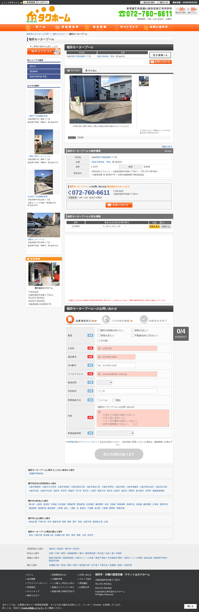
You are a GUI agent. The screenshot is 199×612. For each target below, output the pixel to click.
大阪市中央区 (46, 491)
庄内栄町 (62, 504)
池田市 (56, 491)
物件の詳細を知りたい (112, 330)
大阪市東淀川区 (93, 487)
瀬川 (81, 553)
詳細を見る (155, 226)
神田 (63, 553)
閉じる (190, 606)
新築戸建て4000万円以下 (63, 591)
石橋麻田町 (72, 553)
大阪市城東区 (132, 487)
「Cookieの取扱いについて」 (32, 608)
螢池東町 (81, 56)
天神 (57, 553)
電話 (118, 400)
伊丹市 (76, 549)
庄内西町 (90, 504)
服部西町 (99, 504)
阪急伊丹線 (54, 560)
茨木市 (86, 491)
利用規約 (71, 442)
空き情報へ (159, 55)
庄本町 (156, 504)
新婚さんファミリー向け (63, 587)
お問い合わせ (85, 575)
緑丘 (66, 508)
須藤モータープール (36, 239)
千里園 (90, 508)
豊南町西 (71, 504)
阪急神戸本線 (160, 558)
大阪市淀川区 (161, 487)
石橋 (51, 553)
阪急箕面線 (68, 558)
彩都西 (113, 565)
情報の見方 (167, 146)
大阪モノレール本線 (84, 558)
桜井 (73, 535)
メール (103, 400)
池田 (69, 565)
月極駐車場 (57, 579)
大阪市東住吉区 (147, 487)
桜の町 (32, 504)
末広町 (98, 508)
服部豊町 (147, 504)
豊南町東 (42, 508)
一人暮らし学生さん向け (63, 583)
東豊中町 (164, 504)
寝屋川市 (101, 491)
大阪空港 (87, 522)
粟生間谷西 (90, 553)
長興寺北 (131, 504)
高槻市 (71, 491)
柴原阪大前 (98, 522)
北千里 (94, 565)
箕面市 (117, 491)
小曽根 (105, 508)
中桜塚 (54, 504)
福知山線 (148, 558)
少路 (106, 522)
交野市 (148, 491)
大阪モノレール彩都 (133, 558)
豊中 (75, 522)
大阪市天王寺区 (49, 487)
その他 (103, 340)
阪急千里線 (100, 558)
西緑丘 (83, 508)
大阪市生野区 (108, 487)
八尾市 (93, 491)
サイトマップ (33, 591)
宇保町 (119, 553)
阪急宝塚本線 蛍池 (38, 76)
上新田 (39, 504)
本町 (107, 504)
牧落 (120, 565)
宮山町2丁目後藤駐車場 (37, 196)
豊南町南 (81, 504)
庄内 (49, 522)
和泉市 (110, 491)
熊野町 (112, 508)
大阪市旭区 (120, 487)
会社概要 (31, 579)
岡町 (69, 522)
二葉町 (72, 508)
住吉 (108, 553)
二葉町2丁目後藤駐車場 (37, 116)
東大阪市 (140, 491)
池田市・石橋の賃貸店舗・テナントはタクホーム (122, 574)
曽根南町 (121, 504)
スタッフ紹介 (85, 579)
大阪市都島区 (35, 487)
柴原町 (46, 504)
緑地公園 (33, 522)
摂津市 (132, 491)
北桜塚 (139, 504)
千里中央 (42, 522)
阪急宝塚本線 (103, 56)
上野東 (60, 508)
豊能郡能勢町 (159, 491)
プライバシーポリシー (90, 442)
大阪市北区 (34, 491)
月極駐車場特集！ (37, 473)
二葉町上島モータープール (39, 156)
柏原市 (124, 491)
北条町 (113, 504)
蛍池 (112, 56)
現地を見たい (107, 335)
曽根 (64, 522)
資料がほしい (142, 330)
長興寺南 (120, 508)
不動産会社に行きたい (146, 335)
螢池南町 (51, 508)
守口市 (78, 491)
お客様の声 (84, 587)
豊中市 (75, 56)
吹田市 (64, 491)
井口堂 (100, 553)
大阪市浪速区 (64, 487)
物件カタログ (33, 595)
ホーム (30, 575)
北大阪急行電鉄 (115, 558)
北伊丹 (90, 535)
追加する (166, 226)
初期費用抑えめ (59, 575)
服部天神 (57, 522)
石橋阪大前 (60, 535)
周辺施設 (83, 583)
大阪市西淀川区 (78, 487)
